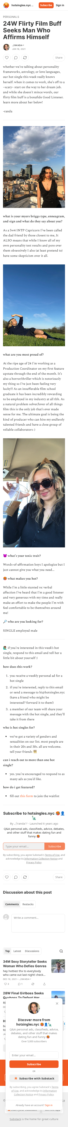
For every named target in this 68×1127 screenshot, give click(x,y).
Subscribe (46, 5)
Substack (15, 1119)
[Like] (7, 57)
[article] (34, 972)
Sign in (60, 5)
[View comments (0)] (16, 57)
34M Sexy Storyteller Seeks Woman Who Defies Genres (25, 964)
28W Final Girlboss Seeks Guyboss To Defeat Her (23, 995)
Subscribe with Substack (36, 1078)
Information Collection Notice (41, 858)
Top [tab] (7, 951)
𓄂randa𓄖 (18, 45)
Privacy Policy (46, 1094)
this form (26, 796)
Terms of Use (52, 855)
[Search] (61, 951)
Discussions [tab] (32, 951)
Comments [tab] (12, 904)
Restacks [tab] (27, 904)
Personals (11, 16)
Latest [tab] (17, 951)
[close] (57, 1003)
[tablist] (19, 904)
